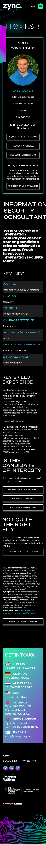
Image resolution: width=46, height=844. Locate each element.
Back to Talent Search (23, 621)
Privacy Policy (29, 760)
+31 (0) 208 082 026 (18, 687)
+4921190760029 (23, 103)
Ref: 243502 (23, 117)
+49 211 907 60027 (18, 677)
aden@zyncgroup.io (23, 97)
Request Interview (23, 146)
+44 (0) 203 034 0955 (20, 668)
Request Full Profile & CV (23, 137)
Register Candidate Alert (23, 186)
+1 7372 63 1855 (16, 697)
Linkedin (23, 110)
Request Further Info (23, 155)
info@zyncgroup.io (18, 736)
